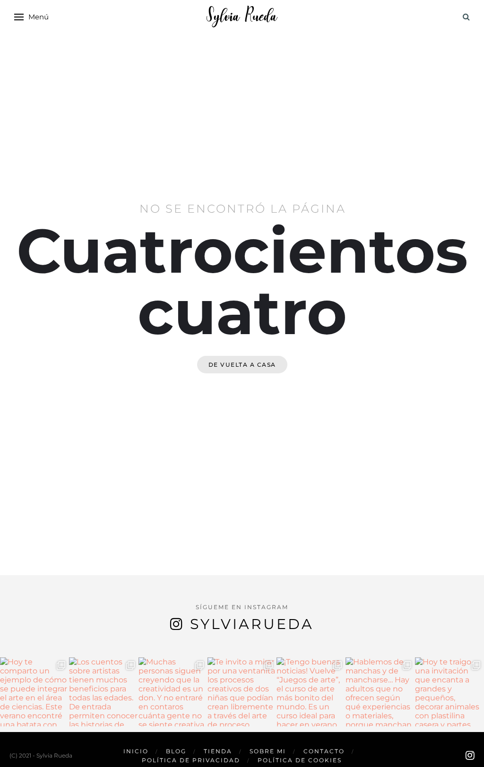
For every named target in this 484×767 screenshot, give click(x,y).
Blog (176, 751)
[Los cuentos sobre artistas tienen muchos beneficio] (103, 691)
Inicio (135, 751)
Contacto (324, 751)
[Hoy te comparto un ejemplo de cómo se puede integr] (34, 691)
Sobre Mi (268, 751)
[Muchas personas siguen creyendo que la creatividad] (172, 691)
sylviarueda (252, 624)
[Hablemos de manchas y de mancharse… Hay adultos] (380, 691)
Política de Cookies (300, 760)
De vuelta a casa (242, 364)
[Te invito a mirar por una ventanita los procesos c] (242, 691)
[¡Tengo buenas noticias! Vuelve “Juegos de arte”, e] (311, 691)
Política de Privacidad (191, 760)
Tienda (218, 751)
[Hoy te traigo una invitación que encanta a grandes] (449, 691)
